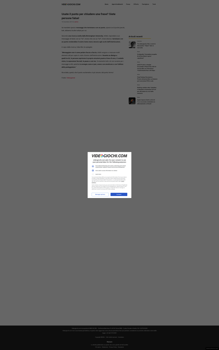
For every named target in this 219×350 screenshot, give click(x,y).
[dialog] (109, 175)
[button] (109, 174)
